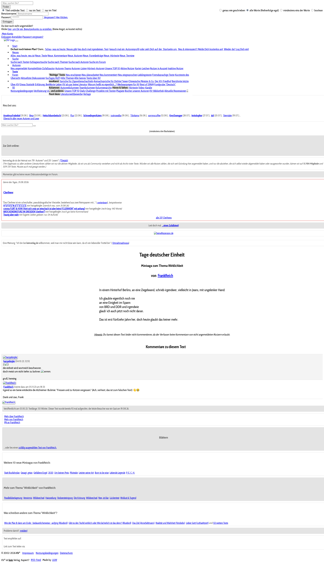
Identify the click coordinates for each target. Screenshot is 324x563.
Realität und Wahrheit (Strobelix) (170, 523)
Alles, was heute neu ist (23, 55)
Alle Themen (67, 78)
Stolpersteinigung (65, 497)
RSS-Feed (36, 560)
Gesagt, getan (27, 472)
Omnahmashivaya (120, 243)
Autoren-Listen (79, 68)
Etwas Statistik (27, 84)
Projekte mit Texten (106, 90)
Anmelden (17, 36)
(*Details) (64, 160)
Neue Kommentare (57, 55)
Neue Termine (127, 55)
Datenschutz (66, 553)
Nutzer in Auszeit (158, 68)
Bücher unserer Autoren (137, 90)
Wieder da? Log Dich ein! (236, 49)
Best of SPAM (147, 84)
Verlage (87, 94)
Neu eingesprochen (127, 74)
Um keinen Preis (61, 472)
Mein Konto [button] (7, 33)
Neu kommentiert (108, 74)
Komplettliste (35, 68)
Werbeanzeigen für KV (128, 84)
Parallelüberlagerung (13, 497)
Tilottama (134, 115)
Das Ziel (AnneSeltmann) (143, 523)
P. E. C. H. (130, 472)
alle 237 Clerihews (164, 217)
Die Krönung (79, 497)
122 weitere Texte (220, 523)
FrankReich (165, 275)
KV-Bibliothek (157, 90)
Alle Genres (80, 78)
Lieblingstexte (145, 74)
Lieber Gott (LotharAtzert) (197, 523)
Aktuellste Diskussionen (33, 78)
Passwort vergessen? (32, 36)
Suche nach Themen (58, 62)
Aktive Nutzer (127, 68)
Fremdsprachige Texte (163, 74)
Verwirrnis (27, 497)
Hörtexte (133, 87)
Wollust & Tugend (128, 497)
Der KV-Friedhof (163, 81)
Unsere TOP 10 (112, 68)
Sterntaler (227, 115)
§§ (13, 87)
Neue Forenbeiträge (93, 55)
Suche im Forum (97, 62)
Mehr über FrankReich (14, 416)
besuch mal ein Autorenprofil (124, 49)
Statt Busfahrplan (12, 472)
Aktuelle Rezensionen (175, 90)
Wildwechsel (38, 497)
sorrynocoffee (154, 115)
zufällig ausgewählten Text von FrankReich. (38, 447)
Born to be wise (102, 472)
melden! (23, 530)
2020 (50, 472)
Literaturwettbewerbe (72, 94)
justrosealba (116, 115)
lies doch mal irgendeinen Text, (93, 49)
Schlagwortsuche (38, 62)
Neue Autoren (75, 55)
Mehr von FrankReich (13, 419)
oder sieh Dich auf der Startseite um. (158, 49)
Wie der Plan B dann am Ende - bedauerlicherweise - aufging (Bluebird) (36, 523)
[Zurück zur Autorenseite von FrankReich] (8, 402)
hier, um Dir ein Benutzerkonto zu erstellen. (30, 29)
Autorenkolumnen (69, 87)
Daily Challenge (88, 90)
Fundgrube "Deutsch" (165, 84)
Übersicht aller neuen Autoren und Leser (21, 118)
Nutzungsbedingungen (22, 90)
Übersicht (15, 78)
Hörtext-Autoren (95, 68)
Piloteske (74, 472)
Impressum (28, 553)
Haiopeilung (50, 497)
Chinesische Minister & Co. (141, 81)
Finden (6, 7)
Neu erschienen (73, 74)
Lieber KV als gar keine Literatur (71, 84)
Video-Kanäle (145, 87)
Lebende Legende (117, 472)
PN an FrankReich (12, 422)
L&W (54, 560)
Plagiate (120, 90)
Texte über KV (93, 78)
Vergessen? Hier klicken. (55, 17)
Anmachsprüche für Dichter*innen (111, 81)
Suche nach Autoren (79, 62)
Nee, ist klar (103, 497)
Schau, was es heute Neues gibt (61, 49)
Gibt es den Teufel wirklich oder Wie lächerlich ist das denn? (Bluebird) (100, 523)
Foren (15, 74)
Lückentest (114, 497)
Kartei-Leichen (142, 68)
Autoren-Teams (63, 68)
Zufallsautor (48, 68)
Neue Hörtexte (111, 55)
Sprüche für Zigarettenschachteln (76, 81)
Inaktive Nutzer (175, 68)
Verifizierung (40, 90)
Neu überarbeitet (90, 74)
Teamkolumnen (87, 87)
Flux (72, 115)
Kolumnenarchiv (104, 87)
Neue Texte (41, 55)
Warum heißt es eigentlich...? (102, 84)
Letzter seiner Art (86, 472)
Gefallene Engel (40, 472)
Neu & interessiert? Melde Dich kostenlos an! (200, 49)
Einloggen (7, 21)
